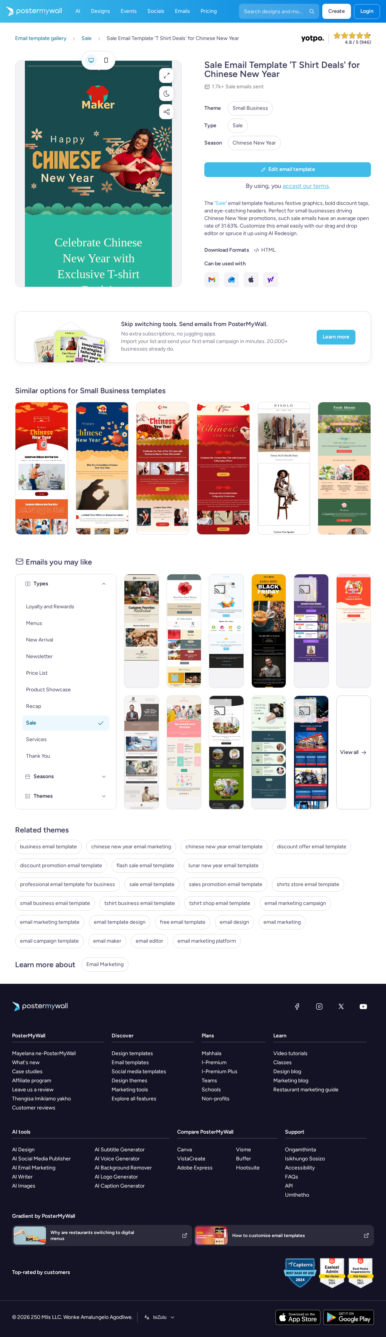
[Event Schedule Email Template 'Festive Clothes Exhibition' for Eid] (311, 631)
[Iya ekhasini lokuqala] (31, 11)
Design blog (287, 1071)
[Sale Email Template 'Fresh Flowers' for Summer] (344, 468)
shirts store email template (308, 884)
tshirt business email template (139, 903)
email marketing (282, 922)
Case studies (27, 1071)
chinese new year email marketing (131, 846)
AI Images (23, 1186)
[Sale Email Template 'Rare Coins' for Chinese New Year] (102, 468)
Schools (211, 1089)
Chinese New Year (254, 143)
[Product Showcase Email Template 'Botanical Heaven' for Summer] (226, 752)
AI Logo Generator (116, 1177)
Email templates (130, 1062)
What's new (26, 1062)
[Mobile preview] (106, 60)
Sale (238, 125)
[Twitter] (341, 1006)
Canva (184, 1149)
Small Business (250, 108)
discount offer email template (311, 846)
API (289, 1186)
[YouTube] (363, 1006)
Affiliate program (31, 1080)
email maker (107, 941)
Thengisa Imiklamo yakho (41, 1098)
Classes (282, 1062)
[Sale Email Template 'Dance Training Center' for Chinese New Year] (162, 468)
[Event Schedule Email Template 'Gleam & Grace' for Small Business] (268, 752)
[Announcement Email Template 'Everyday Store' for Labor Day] (353, 631)
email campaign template (49, 941)
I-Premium (214, 1062)
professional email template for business (67, 884)
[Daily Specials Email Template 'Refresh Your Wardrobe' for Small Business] (284, 468)
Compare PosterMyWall (205, 1132)
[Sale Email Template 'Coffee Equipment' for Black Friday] (268, 631)
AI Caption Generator (120, 1186)
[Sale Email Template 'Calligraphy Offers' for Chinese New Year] (223, 468)
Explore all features (134, 1098)
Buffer (243, 1158)
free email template (182, 922)
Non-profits (216, 1098)
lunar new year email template (223, 865)
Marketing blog (290, 1080)
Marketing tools (130, 1089)
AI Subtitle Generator (120, 1149)
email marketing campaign (295, 903)
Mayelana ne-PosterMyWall (44, 1053)
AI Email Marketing (33, 1168)
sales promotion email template (225, 884)
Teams (209, 1080)
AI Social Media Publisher (41, 1158)
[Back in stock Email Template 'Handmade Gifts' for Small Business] (141, 631)
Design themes (129, 1080)
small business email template (55, 903)
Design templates (132, 1053)
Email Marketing (105, 964)
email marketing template (50, 922)
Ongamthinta (300, 1149)
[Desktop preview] (91, 60)
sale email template (152, 884)
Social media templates (139, 1071)
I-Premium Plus (219, 1071)
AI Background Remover (123, 1168)
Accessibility (300, 1168)
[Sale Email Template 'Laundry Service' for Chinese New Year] (41, 468)
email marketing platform (207, 941)
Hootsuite (248, 1168)
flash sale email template (145, 865)
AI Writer (22, 1177)
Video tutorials (290, 1053)
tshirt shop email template (219, 903)
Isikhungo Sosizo (305, 1158)
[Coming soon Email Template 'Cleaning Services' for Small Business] (226, 631)
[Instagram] (319, 1006)
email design (234, 922)
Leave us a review (33, 1089)
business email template (48, 846)
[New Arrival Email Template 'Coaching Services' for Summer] (141, 752)
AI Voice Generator (117, 1158)
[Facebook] (297, 1006)
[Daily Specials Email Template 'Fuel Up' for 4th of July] (311, 752)
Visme (243, 1149)
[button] (166, 75)
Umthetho (297, 1195)
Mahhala (211, 1053)
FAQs (291, 1177)
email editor (149, 941)
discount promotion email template (61, 865)
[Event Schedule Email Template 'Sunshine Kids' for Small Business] (184, 752)
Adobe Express (195, 1168)
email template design (120, 922)
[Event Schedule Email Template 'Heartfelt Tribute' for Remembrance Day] (184, 631)
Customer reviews (33, 1108)
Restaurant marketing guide (306, 1089)
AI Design (23, 1149)
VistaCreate (191, 1158)
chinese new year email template (224, 846)
